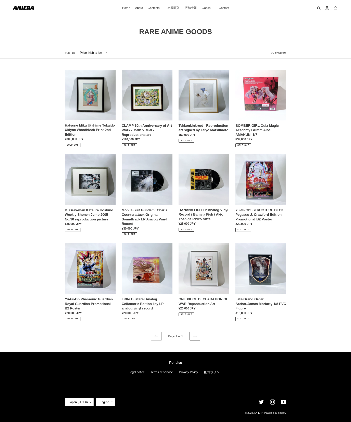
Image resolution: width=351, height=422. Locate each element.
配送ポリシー (213, 372)
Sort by (70, 53)
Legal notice (137, 372)
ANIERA (258, 412)
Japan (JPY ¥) (78, 402)
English (104, 402)
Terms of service (162, 372)
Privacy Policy (188, 372)
